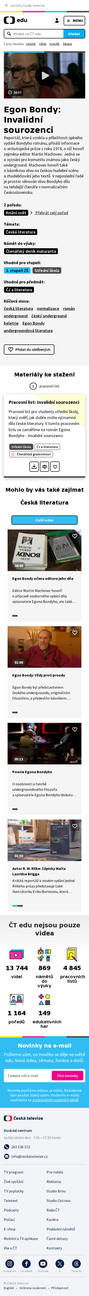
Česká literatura (20, 232)
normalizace (48, 308)
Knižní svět (16, 212)
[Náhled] (44, 467)
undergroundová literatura (28, 330)
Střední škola (47, 270)
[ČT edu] (15, 22)
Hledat (74, 33)
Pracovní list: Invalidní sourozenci (44, 402)
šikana (67, 44)
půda (42, 44)
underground (16, 316)
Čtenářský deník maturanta (31, 251)
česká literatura (18, 308)
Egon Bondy (34, 323)
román (69, 308)
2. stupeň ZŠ (17, 270)
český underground (49, 316)
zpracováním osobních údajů (55, 1099)
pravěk (55, 44)
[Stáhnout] (34, 467)
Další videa (44, 520)
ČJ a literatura (19, 289)
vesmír (31, 44)
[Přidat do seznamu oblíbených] (55, 467)
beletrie (11, 323)
